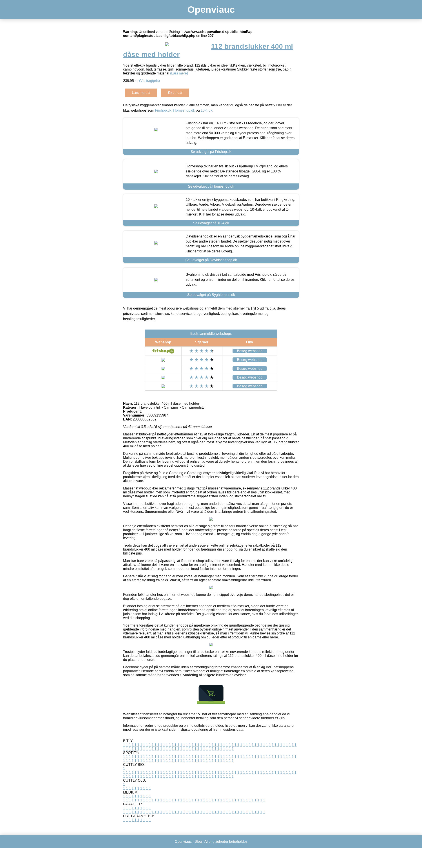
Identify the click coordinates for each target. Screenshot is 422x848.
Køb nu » (175, 92)
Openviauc (211, 9)
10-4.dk (206, 110)
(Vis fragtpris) (149, 81)
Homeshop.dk (184, 110)
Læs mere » (141, 92)
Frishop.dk (163, 110)
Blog (198, 841)
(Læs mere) (179, 73)
